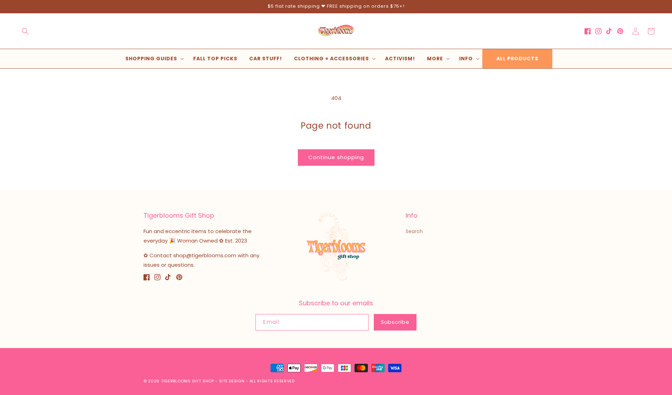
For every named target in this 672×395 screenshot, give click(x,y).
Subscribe (395, 322)
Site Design (232, 381)
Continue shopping (336, 157)
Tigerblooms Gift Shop (187, 381)
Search (414, 231)
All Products (517, 58)
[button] (25, 31)
